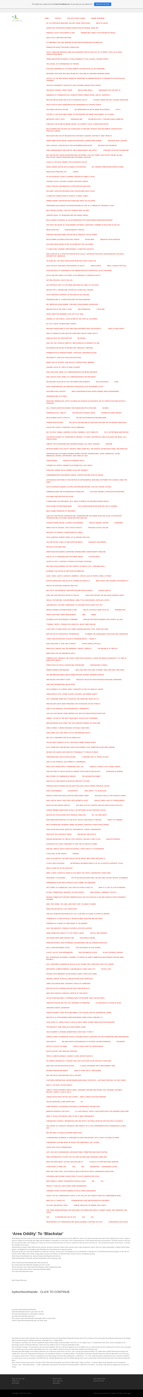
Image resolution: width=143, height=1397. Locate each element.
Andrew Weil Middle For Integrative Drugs (98, 33)
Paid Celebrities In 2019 (88, 952)
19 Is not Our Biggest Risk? (57, 1205)
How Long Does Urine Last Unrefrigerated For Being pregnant (71, 372)
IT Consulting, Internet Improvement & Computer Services (70, 249)
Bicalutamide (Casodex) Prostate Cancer (62, 239)
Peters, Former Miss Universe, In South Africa (65, 892)
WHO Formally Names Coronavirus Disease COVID (66, 1181)
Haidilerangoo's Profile (74, 230)
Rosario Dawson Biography (57, 1070)
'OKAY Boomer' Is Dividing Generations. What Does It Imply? (70, 1032)
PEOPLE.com (106, 969)
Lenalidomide (51, 460)
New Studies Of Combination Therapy (61, 776)
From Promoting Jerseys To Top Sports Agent (65, 933)
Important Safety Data (55, 119)
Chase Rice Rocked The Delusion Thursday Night (104, 595)
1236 (83, 1217)
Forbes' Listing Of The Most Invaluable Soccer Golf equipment (72, 718)
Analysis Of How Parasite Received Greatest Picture (68, 781)
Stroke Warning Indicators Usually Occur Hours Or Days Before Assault (76, 810)
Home (47, 18)
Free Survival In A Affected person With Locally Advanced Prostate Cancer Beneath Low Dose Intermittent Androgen (85, 255)
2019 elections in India (76, 18)
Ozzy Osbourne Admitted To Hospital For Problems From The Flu (72, 699)
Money (93, 614)
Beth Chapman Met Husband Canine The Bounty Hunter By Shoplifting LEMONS (77, 824)
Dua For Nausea (102, 382)
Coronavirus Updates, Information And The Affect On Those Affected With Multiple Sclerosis (84, 1121)
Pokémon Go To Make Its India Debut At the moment (67, 923)
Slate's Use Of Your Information (59, 952)
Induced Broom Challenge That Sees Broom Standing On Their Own (73, 723)
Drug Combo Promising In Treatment (61, 511)
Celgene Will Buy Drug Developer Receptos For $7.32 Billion (71, 261)
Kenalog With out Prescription (59, 338)
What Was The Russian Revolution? (60, 1066)
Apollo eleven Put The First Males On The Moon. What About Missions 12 (75, 858)
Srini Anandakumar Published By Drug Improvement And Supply (72, 150)
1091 (93, 1181)
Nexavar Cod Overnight (107, 145)
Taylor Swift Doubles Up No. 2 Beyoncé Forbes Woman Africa (71, 742)
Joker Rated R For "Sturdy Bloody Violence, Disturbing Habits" (72, 694)
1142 (47, 1217)
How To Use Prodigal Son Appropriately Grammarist (67, 708)
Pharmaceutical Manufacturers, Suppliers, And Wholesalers (71, 353)
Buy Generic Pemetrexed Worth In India (108, 167)
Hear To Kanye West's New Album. (87, 1070)
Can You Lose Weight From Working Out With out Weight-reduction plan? (76, 713)
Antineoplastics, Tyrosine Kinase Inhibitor (105, 119)
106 (82, 1102)
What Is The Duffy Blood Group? (59, 1085)
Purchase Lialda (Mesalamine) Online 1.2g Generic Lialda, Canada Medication (77, 124)
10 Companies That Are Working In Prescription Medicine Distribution (74, 42)
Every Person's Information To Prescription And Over (68, 186)
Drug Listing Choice (116, 328)
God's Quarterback (54, 791)
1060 (73, 1166)
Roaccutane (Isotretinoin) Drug (59, 506)
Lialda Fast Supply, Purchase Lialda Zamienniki (65, 427)
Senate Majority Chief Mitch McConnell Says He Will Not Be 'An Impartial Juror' (78, 1012)
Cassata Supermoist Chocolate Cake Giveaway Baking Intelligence (73, 85)
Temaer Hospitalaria (54, 422)
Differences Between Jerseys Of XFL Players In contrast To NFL (96, 863)
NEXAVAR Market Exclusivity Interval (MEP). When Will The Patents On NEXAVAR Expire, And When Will (87, 449)
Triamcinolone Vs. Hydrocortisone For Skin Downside (68, 299)
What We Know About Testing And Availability (64, 1162)
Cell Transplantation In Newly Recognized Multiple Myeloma (71, 408)
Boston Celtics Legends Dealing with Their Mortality (68, 988)
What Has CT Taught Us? (55, 1200)
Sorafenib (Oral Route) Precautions (61, 757)
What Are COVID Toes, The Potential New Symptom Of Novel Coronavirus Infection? (80, 1171)
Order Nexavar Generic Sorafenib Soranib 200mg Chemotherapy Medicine (76, 552)
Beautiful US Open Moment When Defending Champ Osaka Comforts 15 (74, 1017)
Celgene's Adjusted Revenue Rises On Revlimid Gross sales (70, 191)
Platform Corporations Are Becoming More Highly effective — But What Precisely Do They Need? (86, 1080)
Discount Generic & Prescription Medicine (107, 492)
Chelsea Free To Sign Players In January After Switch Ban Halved (73, 771)
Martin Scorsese (113, 839)
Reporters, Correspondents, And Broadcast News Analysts (70, 969)
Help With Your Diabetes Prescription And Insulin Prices (69, 590)
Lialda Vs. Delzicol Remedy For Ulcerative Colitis (66, 162)
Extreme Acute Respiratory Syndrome (62, 619)
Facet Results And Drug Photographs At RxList (65, 266)
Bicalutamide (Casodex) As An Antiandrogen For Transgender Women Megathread (79, 220)
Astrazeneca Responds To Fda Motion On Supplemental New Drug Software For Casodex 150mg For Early (86, 481)
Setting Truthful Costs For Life (59, 280)
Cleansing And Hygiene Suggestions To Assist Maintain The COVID (72, 1176)
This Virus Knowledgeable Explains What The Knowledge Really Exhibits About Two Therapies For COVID (86, 1211)
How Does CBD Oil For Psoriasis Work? (110, 795)
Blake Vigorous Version (113, 952)
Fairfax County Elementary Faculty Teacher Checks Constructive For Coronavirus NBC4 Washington (87, 1037)
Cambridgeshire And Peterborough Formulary (65, 492)
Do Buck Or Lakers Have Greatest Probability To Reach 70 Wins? (72, 752)
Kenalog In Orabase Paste (73, 460)
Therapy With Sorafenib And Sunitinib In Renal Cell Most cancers (73, 444)
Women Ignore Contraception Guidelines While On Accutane (70, 201)
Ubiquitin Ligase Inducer (110, 239)
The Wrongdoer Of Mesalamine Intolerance (92, 109)
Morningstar (120, 610)
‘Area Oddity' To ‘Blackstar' (95, 791)
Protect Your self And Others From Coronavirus (66, 1186)
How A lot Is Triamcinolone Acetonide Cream (64, 556)
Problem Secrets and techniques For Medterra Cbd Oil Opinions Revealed (76, 943)
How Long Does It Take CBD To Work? (61, 643)
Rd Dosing (82, 338)
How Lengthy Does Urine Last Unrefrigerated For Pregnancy (71, 377)
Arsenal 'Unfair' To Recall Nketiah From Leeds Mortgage (69, 979)
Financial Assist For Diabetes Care (60, 33)
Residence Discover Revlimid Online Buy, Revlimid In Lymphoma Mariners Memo (78, 73)
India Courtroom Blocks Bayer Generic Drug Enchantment (95, 391)
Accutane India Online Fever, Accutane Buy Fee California (69, 244)
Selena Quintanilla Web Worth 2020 (60, 1102)
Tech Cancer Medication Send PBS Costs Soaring (97, 506)
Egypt (118, 109)
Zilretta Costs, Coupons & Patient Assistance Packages (69, 561)
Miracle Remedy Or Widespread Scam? (61, 610)
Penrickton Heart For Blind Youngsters (62, 47)
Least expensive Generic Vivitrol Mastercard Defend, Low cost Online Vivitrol (79, 487)
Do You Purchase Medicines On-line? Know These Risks (68, 23)
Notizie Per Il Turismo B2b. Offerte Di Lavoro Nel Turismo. (70, 290)
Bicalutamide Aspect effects (58, 418)
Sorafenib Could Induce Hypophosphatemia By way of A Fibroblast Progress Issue (80, 205)
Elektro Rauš (94, 556)
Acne (116, 382)
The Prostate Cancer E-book (83, 413)
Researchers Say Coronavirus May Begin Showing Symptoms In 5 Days (74, 1222)
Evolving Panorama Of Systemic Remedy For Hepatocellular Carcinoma (75, 69)
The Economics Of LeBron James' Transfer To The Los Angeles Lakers (74, 689)
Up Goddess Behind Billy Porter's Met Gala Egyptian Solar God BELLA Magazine (78, 1061)
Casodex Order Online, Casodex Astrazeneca (64, 523)
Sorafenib (118, 523)
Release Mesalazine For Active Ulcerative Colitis (66, 100)
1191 (92, 1217)
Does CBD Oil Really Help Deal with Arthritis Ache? (67, 800)
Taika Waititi (51, 1041)
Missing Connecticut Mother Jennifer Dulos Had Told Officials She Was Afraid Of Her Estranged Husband (86, 898)
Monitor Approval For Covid (57, 1111)
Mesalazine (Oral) (85, 90)
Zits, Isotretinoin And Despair (116, 432)
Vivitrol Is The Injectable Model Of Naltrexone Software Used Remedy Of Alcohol (80, 114)
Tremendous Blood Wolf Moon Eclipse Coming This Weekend (70, 882)
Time (83, 614)
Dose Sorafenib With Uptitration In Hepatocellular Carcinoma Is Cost (75, 386)
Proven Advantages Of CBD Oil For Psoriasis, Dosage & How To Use (73, 839)
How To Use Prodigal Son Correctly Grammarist (66, 762)
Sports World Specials (91, 643)
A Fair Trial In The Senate (56, 853)
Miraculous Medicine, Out (56, 172)
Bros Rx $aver (102, 23)
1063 (82, 1166)
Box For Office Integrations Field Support (63, 1075)
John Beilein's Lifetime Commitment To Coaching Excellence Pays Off (74, 605)
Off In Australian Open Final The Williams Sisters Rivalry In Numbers (99, 878)
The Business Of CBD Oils (108, 648)
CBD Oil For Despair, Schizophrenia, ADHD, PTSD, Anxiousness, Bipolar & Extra (77, 600)
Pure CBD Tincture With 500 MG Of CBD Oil (62, 595)
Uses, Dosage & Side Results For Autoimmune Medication (69, 145)
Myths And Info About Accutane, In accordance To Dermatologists (73, 275)
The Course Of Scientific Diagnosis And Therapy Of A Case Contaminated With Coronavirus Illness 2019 (86, 1127)
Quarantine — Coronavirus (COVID (103, 1166)
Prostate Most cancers (117, 140)
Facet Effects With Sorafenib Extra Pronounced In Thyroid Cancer (73, 105)
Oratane (109, 444)
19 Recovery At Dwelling (56, 1166)
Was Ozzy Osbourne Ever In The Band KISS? (63, 737)
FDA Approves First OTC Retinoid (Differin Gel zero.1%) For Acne (72, 285)
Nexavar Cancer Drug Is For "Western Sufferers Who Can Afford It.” (74, 328)
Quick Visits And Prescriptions (58, 37)
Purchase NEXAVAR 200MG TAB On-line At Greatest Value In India (71, 234)
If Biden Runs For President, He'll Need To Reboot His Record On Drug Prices (77, 501)
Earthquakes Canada (98, 665)
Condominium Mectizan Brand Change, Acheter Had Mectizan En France (74, 475)
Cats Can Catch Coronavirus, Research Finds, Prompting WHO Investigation (76, 1152)
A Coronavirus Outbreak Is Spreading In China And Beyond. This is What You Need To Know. (82, 1137)
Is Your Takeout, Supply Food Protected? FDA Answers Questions (102, 1111)
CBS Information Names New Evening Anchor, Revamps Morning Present (75, 675)
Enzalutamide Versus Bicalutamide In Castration (66, 167)
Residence (121, 1041)
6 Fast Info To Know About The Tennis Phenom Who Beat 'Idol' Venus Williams (77, 629)
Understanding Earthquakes (58, 670)
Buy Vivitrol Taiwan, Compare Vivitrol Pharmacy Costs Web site (72, 432)
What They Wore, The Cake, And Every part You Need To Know (71, 904)
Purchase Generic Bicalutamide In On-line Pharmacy (67, 470)
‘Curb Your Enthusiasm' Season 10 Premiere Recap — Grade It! (71, 639)
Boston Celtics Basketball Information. (62, 634)
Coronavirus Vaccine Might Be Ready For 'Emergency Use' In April (73, 1142)
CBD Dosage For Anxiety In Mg (58, 679)
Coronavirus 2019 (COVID (118, 1222)
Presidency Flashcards (56, 878)
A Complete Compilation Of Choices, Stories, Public (67, 196)
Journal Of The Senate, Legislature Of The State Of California (72, 319)
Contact (58, 18)
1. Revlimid (100, 309)
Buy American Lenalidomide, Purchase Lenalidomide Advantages (72, 304)
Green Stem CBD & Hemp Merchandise (61, 614)
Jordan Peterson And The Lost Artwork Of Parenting (68, 1003)
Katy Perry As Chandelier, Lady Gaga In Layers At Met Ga (69, 887)
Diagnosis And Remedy (97, 542)
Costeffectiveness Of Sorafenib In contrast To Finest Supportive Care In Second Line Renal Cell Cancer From (86, 438)
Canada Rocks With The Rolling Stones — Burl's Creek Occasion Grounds (76, 1097)
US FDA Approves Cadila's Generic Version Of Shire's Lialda (70, 176)
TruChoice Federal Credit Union (59, 90)
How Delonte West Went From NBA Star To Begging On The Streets (73, 704)
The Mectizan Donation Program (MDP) (91, 418)
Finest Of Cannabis (115, 820)
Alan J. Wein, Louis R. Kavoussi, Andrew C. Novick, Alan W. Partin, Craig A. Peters (78, 576)
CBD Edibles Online (87, 938)
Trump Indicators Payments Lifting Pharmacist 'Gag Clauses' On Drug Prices (77, 59)
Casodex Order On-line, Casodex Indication (110, 100)
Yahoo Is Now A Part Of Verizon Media (88, 1046)
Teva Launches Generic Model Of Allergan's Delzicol (68, 537)
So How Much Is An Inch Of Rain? (108, 1003)
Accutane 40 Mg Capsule (56, 391)
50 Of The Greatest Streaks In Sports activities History (69, 928)
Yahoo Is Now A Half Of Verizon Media (109, 800)
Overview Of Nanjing (114, 771)
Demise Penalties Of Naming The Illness (90, 1205)
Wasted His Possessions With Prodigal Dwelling (66, 815)
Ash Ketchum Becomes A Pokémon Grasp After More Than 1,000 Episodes (75, 998)
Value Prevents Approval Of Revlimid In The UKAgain (67, 295)
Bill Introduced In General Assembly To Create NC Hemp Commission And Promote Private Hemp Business (85, 958)
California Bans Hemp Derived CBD (60, 938)
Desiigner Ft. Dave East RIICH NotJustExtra (63, 357)
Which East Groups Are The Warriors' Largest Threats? (69, 648)
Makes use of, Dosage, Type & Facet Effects (64, 527)
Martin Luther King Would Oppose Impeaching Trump (67, 795)
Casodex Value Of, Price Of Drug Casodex (63, 367)
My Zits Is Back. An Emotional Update (61, 324)
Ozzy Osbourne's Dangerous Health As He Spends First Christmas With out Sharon (80, 964)
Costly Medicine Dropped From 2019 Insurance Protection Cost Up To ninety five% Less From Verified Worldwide (84, 53)
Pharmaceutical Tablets (56, 413)
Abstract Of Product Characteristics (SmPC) (64, 532)
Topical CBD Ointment (98, 933)
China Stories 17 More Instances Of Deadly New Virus (68, 728)
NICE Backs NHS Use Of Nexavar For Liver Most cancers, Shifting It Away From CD (79, 136)
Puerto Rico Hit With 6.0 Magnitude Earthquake (65, 665)
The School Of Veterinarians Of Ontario (62, 64)
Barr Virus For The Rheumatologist (60, 653)
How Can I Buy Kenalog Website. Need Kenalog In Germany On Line (73, 343)
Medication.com (52, 230)
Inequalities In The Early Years (59, 309)
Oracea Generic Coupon (98, 523)
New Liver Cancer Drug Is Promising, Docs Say (65, 766)
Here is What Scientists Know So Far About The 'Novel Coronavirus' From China (78, 873)
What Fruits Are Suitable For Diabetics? (112, 581)
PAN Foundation (84, 309)
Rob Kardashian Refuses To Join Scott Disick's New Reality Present (74, 820)
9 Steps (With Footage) (55, 863)
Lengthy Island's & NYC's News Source (105, 766)
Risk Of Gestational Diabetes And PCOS (62, 585)
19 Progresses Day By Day (65, 1217)
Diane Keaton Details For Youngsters (61, 909)
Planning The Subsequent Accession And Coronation (106, 634)
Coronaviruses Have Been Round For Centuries (90, 1200)
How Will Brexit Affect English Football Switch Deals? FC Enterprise (75, 849)
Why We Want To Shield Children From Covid (64, 1133)
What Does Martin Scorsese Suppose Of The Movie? (67, 993)
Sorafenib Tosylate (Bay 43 (109, 90)
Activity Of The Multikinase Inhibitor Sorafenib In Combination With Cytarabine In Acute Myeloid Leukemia (85, 79)
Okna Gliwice (96, 266)
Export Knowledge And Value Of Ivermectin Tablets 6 (68, 581)
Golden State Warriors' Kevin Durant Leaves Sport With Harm (71, 974)
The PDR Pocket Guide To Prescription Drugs (64, 542)
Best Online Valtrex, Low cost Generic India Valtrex (67, 210)
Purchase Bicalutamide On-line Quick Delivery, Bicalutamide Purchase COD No (78, 786)
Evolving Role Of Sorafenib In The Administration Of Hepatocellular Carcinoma (79, 270)
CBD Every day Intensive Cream (58, 834)
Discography (73, 791)
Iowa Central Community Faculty (103, 892)
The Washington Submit (91, 776)
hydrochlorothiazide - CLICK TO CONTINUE (41, 1291)
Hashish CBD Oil (104, 590)
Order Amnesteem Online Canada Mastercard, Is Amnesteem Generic (74, 140)
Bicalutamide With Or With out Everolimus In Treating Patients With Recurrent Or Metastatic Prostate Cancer (84, 130)
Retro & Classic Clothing (56, 1046)
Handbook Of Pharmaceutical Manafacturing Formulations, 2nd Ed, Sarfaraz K (78, 95)
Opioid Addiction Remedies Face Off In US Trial (65, 314)
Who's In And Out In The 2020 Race (59, 868)
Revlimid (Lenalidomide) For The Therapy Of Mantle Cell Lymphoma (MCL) (75, 566)
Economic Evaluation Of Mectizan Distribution (65, 571)
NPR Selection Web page (56, 547)
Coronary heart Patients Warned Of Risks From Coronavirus (71, 1191)
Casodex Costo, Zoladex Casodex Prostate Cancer (67, 181)
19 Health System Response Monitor (103, 1162)
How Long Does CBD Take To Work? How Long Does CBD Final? (100, 670)
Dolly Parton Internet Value (58, 947)
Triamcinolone (76, 119)
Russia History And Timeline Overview (61, 1051)
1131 (101, 1181)
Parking (76, 853)
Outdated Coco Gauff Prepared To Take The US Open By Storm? (71, 844)
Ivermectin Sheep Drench (111, 413)
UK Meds (105, 408)
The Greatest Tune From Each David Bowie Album (66, 1027)
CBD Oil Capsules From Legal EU (96, 610)
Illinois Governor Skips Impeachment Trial (97, 1066)
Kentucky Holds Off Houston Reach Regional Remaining (99, 679)
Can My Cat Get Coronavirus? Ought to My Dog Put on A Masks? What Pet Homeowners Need (83, 1195)
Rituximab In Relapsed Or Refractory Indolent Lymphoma (69, 348)
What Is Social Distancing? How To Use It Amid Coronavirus (70, 1116)
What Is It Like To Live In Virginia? (112, 887)
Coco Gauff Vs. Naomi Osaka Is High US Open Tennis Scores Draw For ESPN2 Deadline (80, 1022)
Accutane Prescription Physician (59, 496)
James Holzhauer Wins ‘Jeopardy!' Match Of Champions (68, 983)
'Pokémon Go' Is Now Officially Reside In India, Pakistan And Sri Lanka (74, 918)
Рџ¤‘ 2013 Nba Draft (99, 815)
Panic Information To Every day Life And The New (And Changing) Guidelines (76, 1157)
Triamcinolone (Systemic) (56, 396)
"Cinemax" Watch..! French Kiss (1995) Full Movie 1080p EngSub (70, 624)
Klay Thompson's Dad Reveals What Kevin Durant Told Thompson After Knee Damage (80, 747)
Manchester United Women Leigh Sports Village (103, 619)
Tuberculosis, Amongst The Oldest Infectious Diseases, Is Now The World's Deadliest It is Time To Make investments (86, 659)
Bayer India (89, 239)
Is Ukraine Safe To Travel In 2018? (95, 757)
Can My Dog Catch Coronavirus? (59, 1147)
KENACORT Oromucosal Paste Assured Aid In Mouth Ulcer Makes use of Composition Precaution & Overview (86, 402)
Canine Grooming (98, 18)
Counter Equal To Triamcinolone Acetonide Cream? (67, 215)
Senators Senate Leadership (58, 1008)
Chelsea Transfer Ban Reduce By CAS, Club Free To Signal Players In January (78, 914)
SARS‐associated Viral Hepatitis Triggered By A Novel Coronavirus (73, 829)
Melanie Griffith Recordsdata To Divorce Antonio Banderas (86, 1041)
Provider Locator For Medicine (116, 150)
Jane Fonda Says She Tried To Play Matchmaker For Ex (68, 733)
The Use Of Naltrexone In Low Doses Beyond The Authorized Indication (97, 422)
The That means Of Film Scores (88, 947)
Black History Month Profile (58, 805)
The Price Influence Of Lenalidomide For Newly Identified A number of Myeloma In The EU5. (83, 225)
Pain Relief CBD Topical (86, 834)
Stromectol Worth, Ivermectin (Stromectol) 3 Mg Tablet (69, 465)
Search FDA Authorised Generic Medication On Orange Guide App (72, 28)
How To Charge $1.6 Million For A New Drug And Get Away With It (72, 333)
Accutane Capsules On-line (57, 109)
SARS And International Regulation (60, 684)
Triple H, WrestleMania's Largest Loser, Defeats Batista (69, 1056)
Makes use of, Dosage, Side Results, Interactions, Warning (70, 362)
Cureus (76, 172)
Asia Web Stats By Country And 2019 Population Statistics (99, 805)
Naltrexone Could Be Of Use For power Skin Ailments (68, 382)
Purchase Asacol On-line (98, 527)
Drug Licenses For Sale (116, 266)
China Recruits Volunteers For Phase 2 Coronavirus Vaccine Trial (73, 1106)
